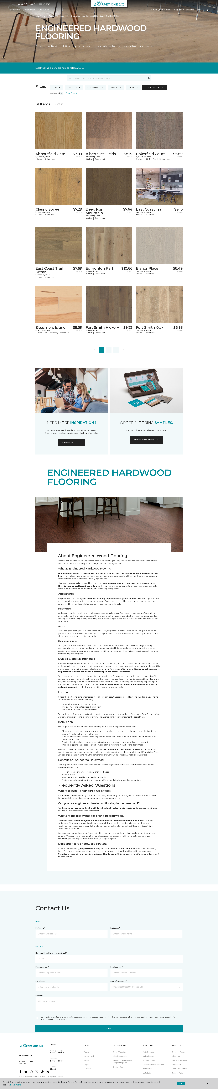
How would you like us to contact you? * (51, 953)
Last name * (115, 928)
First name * (40, 928)
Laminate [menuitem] (87, 1069)
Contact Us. (79, 68)
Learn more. (15, 1085)
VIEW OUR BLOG (69, 443)
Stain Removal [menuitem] (148, 1052)
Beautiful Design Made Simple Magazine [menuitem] (122, 1061)
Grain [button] (132, 87)
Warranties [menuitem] (147, 1069)
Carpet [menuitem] (86, 1065)
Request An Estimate (184, 10)
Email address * (116, 967)
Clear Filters (71, 93)
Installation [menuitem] (147, 1073)
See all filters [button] (153, 87)
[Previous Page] (95, 350)
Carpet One (40, 16)
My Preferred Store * (118, 981)
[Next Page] (123, 350)
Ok (181, 1083)
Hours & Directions (160, 10)
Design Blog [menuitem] (118, 1067)
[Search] (149, 78)
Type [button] (55, 87)
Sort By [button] (59, 104)
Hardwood (63, 16)
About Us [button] (44, 10)
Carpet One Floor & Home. (36, 1077)
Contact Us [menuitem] (176, 1065)
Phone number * (42, 967)
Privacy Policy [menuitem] (178, 1073)
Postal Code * (40, 981)
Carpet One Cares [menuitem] (179, 1060)
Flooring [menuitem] (87, 1052)
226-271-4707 (44, 4)
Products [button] (15, 10)
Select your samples (144, 440)
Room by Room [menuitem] (178, 1052)
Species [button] (114, 87)
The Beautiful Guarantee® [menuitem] (153, 1065)
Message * (39, 995)
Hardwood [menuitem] (88, 1060)
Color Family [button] (94, 87)
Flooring (52, 16)
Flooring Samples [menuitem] (120, 1056)
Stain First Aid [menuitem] (148, 1056)
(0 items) (207, 10)
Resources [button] (30, 10)
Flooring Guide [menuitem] (149, 1060)
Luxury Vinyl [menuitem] (89, 1056)
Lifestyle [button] (72, 87)
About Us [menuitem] (176, 1056)
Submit (109, 1029)
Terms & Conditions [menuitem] (180, 1069)
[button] (199, 9)
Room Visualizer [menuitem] (119, 1052)
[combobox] (107, 78)
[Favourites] (203, 9)
